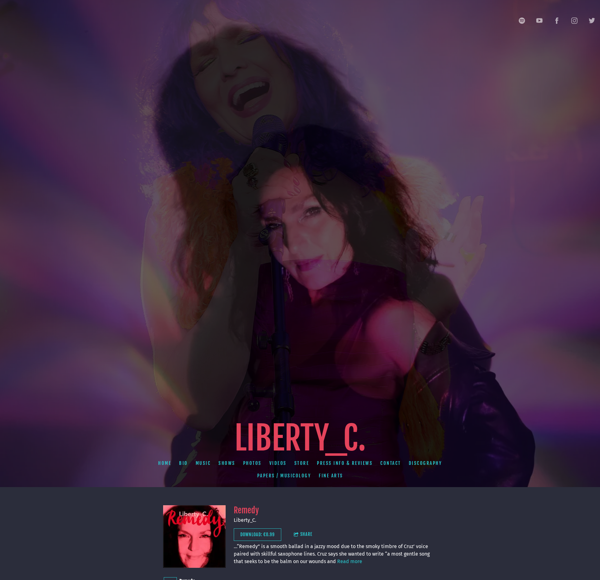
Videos (278, 463)
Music (203, 463)
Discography (425, 463)
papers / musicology (284, 476)
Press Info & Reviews (344, 463)
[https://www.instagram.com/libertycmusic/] (574, 21)
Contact (390, 463)
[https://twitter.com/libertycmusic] (592, 21)
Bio (183, 463)
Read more (349, 561)
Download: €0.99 (257, 534)
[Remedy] (194, 536)
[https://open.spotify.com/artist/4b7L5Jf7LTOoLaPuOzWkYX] (522, 21)
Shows (226, 463)
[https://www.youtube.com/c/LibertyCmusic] (539, 21)
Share (306, 534)
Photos (252, 463)
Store (301, 463)
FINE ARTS (331, 476)
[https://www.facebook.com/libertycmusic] (557, 21)
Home (164, 463)
